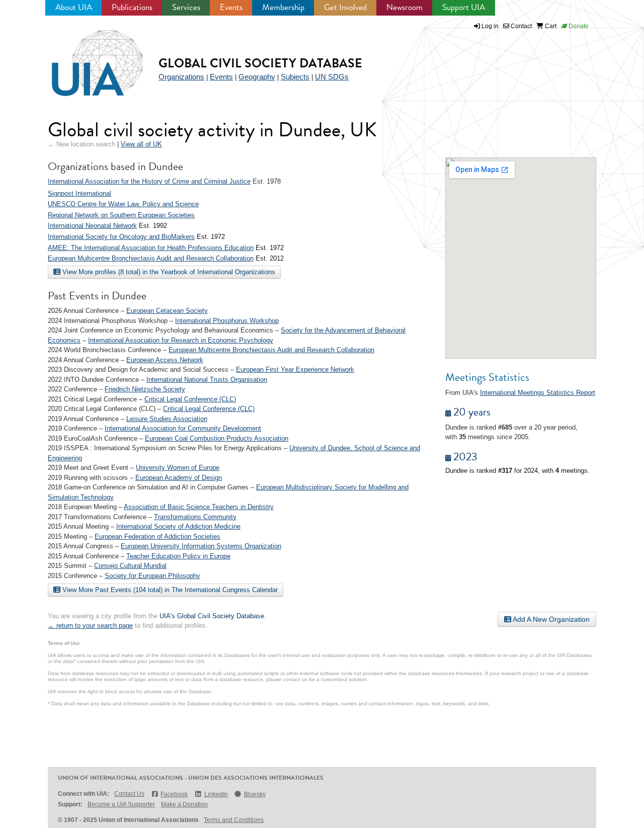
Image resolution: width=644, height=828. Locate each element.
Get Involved (345, 7)
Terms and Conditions (234, 819)
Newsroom (404, 7)
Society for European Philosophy (152, 575)
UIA (85, 57)
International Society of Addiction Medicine (178, 526)
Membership (283, 7)
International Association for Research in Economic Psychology (180, 340)
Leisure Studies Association (166, 419)
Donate (578, 26)
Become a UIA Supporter (121, 804)
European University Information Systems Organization (201, 546)
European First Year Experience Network (295, 369)
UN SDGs (332, 76)
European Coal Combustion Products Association (216, 438)
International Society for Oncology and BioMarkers (121, 236)
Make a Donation (184, 804)
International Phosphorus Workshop (227, 320)
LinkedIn (215, 794)
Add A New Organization (550, 619)
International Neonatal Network (92, 225)
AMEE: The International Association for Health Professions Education (151, 248)
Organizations (181, 76)
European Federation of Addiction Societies (157, 536)
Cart (549, 26)
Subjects (295, 76)
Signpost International (79, 193)
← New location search (81, 144)
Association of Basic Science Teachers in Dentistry (199, 507)
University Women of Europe (177, 467)
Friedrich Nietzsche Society (145, 389)
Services (186, 7)
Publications (132, 7)
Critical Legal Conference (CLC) (190, 399)
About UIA (73, 7)
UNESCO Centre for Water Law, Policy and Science (123, 204)
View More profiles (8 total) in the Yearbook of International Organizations (167, 272)
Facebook (174, 794)
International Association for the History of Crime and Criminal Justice (149, 181)
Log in (490, 26)
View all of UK (141, 144)
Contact (520, 26)
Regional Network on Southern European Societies (121, 215)
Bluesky (255, 794)
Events (231, 7)
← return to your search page (90, 625)
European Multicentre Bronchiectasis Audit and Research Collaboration (151, 258)
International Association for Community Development (183, 428)
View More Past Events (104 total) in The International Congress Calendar (169, 590)
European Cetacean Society (167, 310)
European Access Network (164, 360)
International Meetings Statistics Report (537, 392)
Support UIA (463, 7)
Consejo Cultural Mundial (130, 565)
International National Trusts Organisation (206, 379)
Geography (256, 76)
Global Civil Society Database (260, 63)
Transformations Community (195, 517)
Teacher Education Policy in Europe (178, 556)
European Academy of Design (178, 477)
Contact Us (129, 793)
